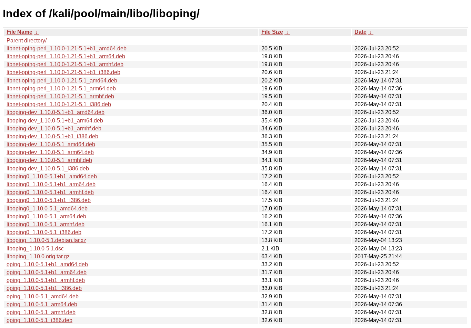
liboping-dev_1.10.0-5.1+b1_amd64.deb (55, 112)
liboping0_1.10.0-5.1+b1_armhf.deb (50, 192)
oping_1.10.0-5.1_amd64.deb (43, 296)
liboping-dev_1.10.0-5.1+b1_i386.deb (52, 136)
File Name (19, 32)
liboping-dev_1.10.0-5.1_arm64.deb (50, 152)
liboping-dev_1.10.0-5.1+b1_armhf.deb (54, 128)
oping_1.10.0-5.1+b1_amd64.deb (47, 264)
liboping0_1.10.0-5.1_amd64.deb (47, 208)
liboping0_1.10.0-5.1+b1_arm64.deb (51, 184)
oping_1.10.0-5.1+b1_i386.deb (44, 288)
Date (360, 32)
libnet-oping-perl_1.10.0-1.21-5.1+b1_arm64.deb (66, 56)
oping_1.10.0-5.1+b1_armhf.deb (46, 280)
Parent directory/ (27, 40)
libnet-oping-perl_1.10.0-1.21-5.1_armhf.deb (60, 96)
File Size (272, 32)
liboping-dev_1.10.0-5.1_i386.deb (48, 168)
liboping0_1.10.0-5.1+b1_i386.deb (49, 200)
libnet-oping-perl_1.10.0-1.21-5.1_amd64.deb (62, 80)
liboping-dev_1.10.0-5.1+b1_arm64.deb (55, 120)
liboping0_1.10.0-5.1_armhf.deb (45, 224)
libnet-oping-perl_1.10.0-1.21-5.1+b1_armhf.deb (65, 64)
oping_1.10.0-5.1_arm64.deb (42, 304)
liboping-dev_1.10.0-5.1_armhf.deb (49, 160)
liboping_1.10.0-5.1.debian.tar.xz (46, 240)
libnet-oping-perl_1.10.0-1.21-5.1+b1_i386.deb (63, 72)
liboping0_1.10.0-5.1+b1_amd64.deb (52, 176)
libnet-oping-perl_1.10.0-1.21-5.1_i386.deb (59, 104)
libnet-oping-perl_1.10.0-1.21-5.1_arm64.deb (61, 88)
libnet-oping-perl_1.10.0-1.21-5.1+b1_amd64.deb (67, 48)
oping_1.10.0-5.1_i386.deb (39, 320)
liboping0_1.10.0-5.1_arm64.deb (46, 216)
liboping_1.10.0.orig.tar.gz (38, 256)
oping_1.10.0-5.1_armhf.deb (41, 312)
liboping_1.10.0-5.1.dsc (35, 248)
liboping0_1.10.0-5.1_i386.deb (44, 232)
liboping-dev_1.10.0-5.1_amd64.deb (51, 144)
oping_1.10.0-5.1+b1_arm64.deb (47, 272)
